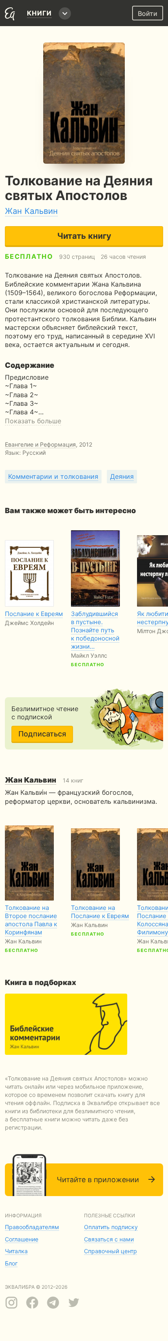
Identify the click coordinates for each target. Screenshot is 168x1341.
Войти (147, 13)
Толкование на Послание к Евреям (100, 912)
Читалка (16, 1251)
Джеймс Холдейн (29, 622)
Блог (11, 1263)
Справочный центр (110, 1251)
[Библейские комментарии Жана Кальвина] (66, 1024)
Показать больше (33, 421)
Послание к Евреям (34, 614)
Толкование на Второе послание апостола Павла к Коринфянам (31, 920)
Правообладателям (32, 1226)
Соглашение (21, 1239)
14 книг (44, 780)
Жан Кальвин (31, 211)
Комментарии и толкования (53, 476)
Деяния (122, 476)
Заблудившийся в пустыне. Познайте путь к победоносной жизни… (95, 630)
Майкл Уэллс (89, 655)
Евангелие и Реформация (40, 444)
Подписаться (42, 733)
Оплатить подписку (111, 1226)
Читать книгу (84, 236)
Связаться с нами (109, 1239)
